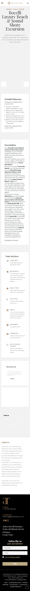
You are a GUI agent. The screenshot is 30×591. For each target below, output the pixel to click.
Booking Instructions (15, 582)
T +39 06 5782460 (9, 509)
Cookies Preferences (15, 586)
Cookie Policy (23, 584)
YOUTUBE (13, 424)
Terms (6, 582)
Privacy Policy (15, 557)
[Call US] (28, 3)
